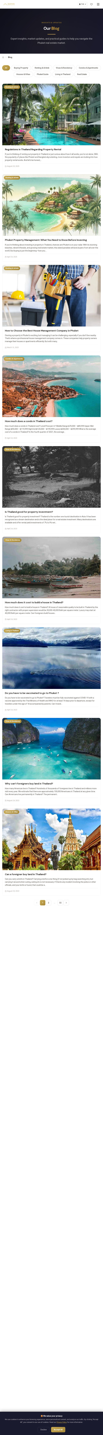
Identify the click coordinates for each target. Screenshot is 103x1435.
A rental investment (18, 730)
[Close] (93, 684)
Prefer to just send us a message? (51, 751)
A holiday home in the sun (20, 722)
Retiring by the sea (17, 737)
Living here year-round (19, 715)
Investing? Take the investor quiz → (53, 746)
